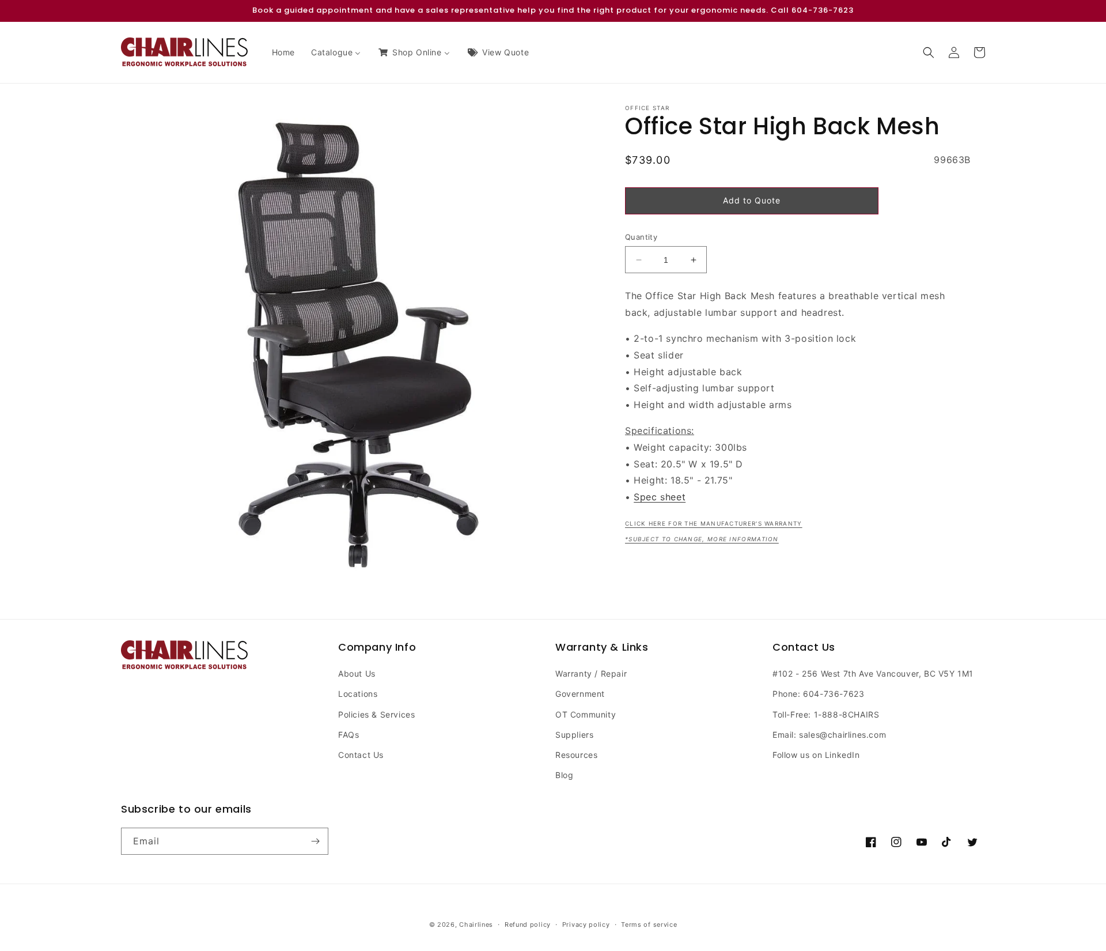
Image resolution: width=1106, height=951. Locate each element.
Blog (564, 775)
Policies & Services (376, 714)
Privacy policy (586, 924)
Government (580, 694)
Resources (576, 755)
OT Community (585, 714)
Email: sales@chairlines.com (829, 734)
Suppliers (574, 734)
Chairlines (476, 924)
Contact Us (361, 755)
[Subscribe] (315, 841)
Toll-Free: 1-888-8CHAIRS (825, 714)
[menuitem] (283, 52)
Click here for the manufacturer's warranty (713, 523)
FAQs (348, 734)
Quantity (641, 236)
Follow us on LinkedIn (816, 755)
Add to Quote (752, 200)
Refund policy (528, 924)
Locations (357, 694)
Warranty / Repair (591, 673)
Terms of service (649, 924)
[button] (928, 52)
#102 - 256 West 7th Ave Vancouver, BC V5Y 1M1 (873, 673)
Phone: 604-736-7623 (818, 694)
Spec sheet (659, 497)
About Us (357, 673)
